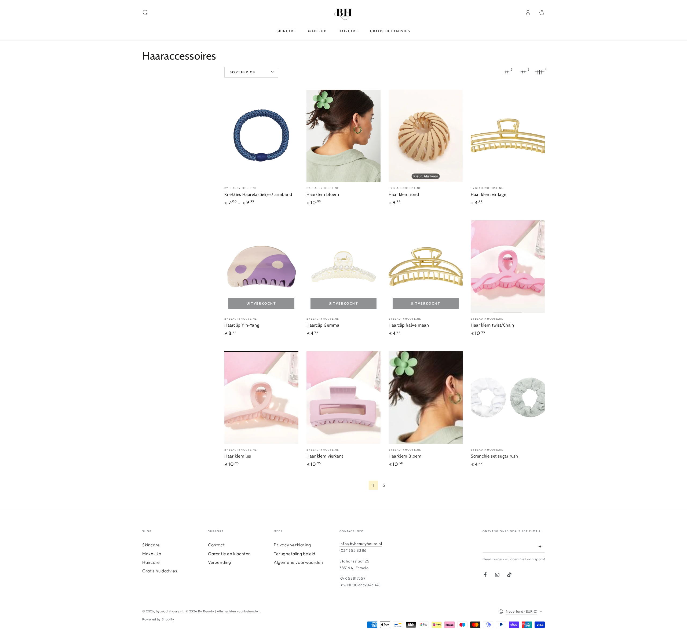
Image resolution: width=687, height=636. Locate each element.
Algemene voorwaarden (298, 562)
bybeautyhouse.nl (170, 611)
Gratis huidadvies (159, 570)
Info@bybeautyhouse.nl (360, 543)
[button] (145, 13)
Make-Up (151, 553)
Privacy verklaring (292, 544)
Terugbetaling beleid (294, 553)
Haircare (151, 562)
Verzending (219, 562)
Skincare (151, 544)
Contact (216, 544)
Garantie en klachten (229, 553)
